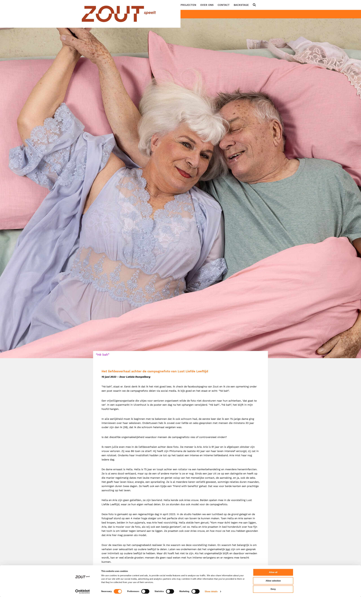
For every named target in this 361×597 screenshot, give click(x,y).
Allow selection (273, 580)
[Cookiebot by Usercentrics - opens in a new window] (82, 591)
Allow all (273, 572)
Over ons (206, 4)
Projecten (188, 4)
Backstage (241, 4)
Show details (211, 591)
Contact (224, 4)
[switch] (145, 591)
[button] (254, 4)
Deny (273, 589)
